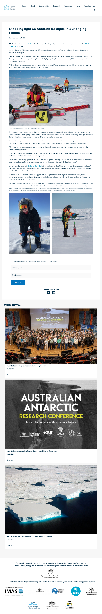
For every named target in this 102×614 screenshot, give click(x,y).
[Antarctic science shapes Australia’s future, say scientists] (51, 336)
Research (56, 6)
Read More (11, 375)
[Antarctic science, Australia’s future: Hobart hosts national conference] (51, 414)
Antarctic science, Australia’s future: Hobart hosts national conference (32, 451)
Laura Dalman (29, 44)
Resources (68, 6)
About (32, 6)
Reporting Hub (89, 6)
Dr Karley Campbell (35, 166)
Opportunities (44, 6)
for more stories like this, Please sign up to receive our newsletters (34, 261)
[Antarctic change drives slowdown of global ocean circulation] (51, 499)
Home (24, 6)
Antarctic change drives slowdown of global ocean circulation (29, 536)
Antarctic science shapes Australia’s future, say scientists (27, 366)
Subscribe (18, 282)
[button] (94, 10)
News (78, 6)
